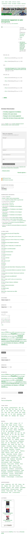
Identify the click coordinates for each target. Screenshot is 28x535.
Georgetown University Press (22, 35)
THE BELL (3, 476)
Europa (19, 334)
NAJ (9, 436)
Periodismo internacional (7, 500)
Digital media (3, 433)
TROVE (2, 452)
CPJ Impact (12, 450)
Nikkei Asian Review (12, 455)
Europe (22, 334)
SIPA (16, 484)
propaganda (7, 341)
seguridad (21, 341)
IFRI (13, 409)
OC (8, 442)
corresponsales (17, 332)
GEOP (14, 414)
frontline (23, 412)
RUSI (2, 415)
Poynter (5, 455)
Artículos (14, 1)
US (20, 343)
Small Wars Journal (14, 457)
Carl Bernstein (8, 521)
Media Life (7, 452)
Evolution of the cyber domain (10, 113)
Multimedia (14, 3)
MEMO (10, 465)
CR (5, 437)
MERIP (17, 437)
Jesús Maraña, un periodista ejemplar (8, 248)
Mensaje (5, 137)
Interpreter (6, 449)
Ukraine (15, 343)
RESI (8, 458)
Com (13, 439)
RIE (2, 410)
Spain (2, 343)
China (7, 332)
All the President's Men (7, 520)
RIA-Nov (2, 441)
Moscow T (21, 426)
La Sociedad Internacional (6, 254)
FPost (19, 444)
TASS (10, 467)
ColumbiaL (3, 490)
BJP (18, 433)
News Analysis (14, 436)
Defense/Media (19, 458)
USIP (24, 414)
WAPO (11, 423)
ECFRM (16, 412)
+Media (10, 441)
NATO (21, 442)
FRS (21, 410)
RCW (9, 444)
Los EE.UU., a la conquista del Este (19, 220)
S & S (2, 437)
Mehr (20, 452)
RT (12, 434)
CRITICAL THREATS (19, 473)
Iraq (9, 380)
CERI (18, 410)
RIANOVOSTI (4, 444)
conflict (12, 332)
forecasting (4, 336)
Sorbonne (6, 485)
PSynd (16, 409)
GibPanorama (13, 442)
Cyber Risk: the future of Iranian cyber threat (13, 118)
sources (25, 341)
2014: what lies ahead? (5, 260)
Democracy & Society (5, 457)
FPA (6, 409)
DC (19, 436)
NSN (20, 412)
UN (18, 385)
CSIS (7, 410)
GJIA (10, 485)
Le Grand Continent (18, 468)
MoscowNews (4, 428)
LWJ (2, 447)
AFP (15, 434)
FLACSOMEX (22, 487)
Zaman (17, 450)
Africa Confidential (4, 462)
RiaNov (16, 426)
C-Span (22, 470)
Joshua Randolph (5, 209)
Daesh (21, 332)
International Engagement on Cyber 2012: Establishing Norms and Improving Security (23, 46)
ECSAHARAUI (10, 471)
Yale (23, 484)
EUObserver (11, 468)
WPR (23, 457)
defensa (24, 332)
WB (2, 449)
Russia (12, 341)
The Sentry (11, 473)
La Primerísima (4, 439)
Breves (9, 3)
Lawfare (2, 460)
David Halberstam (8, 514)
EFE (7, 429)
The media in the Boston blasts (7, 251)
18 (3, 320)
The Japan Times (4, 468)
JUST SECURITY (4, 473)
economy (9, 334)
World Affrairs (11, 449)
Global (20, 336)
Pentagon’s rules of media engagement (12, 116)
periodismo (19, 339)
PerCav (2, 442)
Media (3, 339)
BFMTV (22, 434)
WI (11, 414)
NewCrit (16, 452)
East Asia (22, 415)
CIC (22, 407)
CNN (2, 423)
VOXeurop (7, 460)
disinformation (4, 334)
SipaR (21, 489)
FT (22, 423)
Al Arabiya (20, 446)
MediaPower (12, 458)
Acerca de (23, 3)
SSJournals (3, 458)
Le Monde (15, 423)
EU (17, 334)
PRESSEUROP (21, 429)
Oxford (11, 428)
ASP (2, 407)
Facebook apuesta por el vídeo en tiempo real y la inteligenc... (13, 239)
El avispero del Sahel (5, 257)
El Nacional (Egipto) (10, 476)
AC (9, 414)
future (16, 336)
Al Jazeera (6, 423)
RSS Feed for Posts (7, 178)
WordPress (11, 531)
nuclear (14, 339)
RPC (24, 433)
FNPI (13, 487)
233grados (16, 447)
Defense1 (15, 446)
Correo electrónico (7, 154)
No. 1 (6, 61)
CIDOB (2, 409)
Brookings (6, 407)
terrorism (8, 343)
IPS (6, 442)
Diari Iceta (15, 441)
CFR (19, 407)
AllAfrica (15, 429)
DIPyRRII (3, 487)
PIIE (20, 409)
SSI (6, 414)
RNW (13, 426)
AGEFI (11, 462)
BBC (7, 424)
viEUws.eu (20, 454)
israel (15, 380)
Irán (11, 380)
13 (5, 319)
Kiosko (21, 463)
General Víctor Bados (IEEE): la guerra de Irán (14, 199)
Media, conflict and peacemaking (13, 198)
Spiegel (10, 424)
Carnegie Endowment (13, 407)
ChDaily (21, 428)
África (6, 344)
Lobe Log (14, 465)
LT (18, 428)
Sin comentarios (15, 23)
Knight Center (8, 484)
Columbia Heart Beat (5, 450)
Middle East (11, 339)
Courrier (19, 424)
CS (6, 436)
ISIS (13, 337)
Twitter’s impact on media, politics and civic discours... (11, 236)
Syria (5, 343)
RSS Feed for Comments (8, 179)
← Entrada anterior (5, 170)
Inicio (3, 1)
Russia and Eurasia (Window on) (13, 470)
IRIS (24, 410)
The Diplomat (9, 446)
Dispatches (8, 505)
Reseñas (19, 3)
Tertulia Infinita (9, 454)
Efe (21, 433)
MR (16, 444)
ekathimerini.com (4, 475)
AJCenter (17, 487)
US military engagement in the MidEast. (12, 111)
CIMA (7, 441)
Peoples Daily (4, 426)
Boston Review (11, 431)
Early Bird (15, 454)
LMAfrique (3, 454)
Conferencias (4, 3)
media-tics (20, 455)
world (3, 344)
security (17, 341)
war (23, 343)
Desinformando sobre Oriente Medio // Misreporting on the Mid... (13, 266)
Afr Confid (3, 429)
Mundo (6, 1)
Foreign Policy (9, 336)
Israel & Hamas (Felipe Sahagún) (16, 217)
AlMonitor (3, 436)
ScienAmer (6, 434)
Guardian (3, 424)
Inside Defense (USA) (18, 471)
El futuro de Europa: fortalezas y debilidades (9, 282)
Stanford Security (4, 492)
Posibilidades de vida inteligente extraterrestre (10, 242)
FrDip (23, 409)
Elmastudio (22, 531)
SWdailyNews (21, 441)
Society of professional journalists (7, 285)
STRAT (11, 410)
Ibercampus (8, 487)
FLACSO (17, 485)
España (10, 1)
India (24, 446)
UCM (13, 484)
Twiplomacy (22, 450)
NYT (19, 423)
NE (4, 431)
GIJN (18, 442)
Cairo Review (21, 447)
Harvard (19, 484)
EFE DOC (17, 463)
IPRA (6, 412)
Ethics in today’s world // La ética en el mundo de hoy (11, 279)
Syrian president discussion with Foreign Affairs (10, 233)
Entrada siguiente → (22, 172)
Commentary (17, 431)
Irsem (2, 412)
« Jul (2, 324)
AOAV (9, 439)
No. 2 (6, 57)
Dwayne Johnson (5, 219)
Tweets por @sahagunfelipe (6, 400)
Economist (15, 424)
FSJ (18, 460)
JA (8, 426)
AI (4, 410)
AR (8, 428)
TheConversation (4, 467)
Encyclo (2, 414)
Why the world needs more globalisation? (9, 276)
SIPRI (15, 410)
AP (10, 434)
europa (15, 428)
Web (3, 159)
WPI (20, 457)
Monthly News (13, 460)
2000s (5, 97)
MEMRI (6, 415)
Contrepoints (17, 449)
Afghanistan (3, 332)
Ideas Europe (19, 414)
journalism (20, 338)
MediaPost (3, 446)
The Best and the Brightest (8, 513)
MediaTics (22, 439)
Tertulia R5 (6, 447)
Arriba (2, 533)
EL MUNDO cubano (5, 288)
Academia (19, 490)
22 (8, 320)
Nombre (5, 150)
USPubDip (14, 415)
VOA (2, 434)
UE (12, 343)
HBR (8, 433)
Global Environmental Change (14, 475)
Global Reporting (16, 462)
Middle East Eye (4, 465)
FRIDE (9, 409)
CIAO (13, 485)
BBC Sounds (3, 470)
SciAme (12, 444)
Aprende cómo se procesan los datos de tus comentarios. (13, 167)
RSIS (10, 492)
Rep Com (9, 437)
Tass (2, 455)
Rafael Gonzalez (5, 204)
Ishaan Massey (5, 214)
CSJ (2, 485)
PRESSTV (17, 439)
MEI (18, 415)
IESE (21, 485)
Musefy (3, 198)
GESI (19, 465)
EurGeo (12, 452)
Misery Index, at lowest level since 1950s (9, 291)
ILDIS (12, 412)
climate (10, 332)
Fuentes (13, 123)
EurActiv (22, 436)
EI (1, 431)
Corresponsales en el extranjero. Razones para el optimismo (12, 273)
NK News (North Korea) (17, 467)
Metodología (3, 263)
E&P (15, 433)
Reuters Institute (11, 463)
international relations (5, 380)
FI (10, 426)
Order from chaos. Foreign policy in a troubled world (11, 245)
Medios (18, 1)
